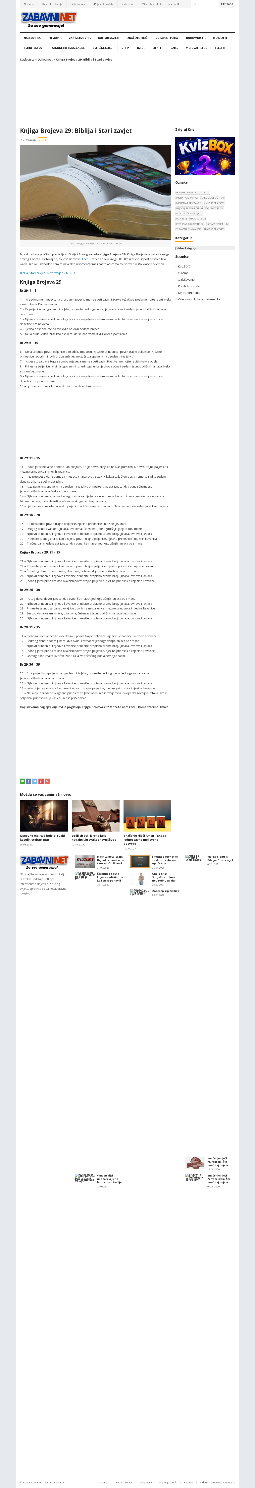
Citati (156, 48)
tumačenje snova (188, 229)
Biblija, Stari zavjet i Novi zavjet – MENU (47, 273)
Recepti (220, 48)
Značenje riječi (137, 38)
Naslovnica (32, 38)
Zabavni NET (36, 1482)
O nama (29, 4)
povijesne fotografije (191, 218)
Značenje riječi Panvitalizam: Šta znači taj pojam (218, 1179)
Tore (84, 259)
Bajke (174, 48)
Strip (125, 48)
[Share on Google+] (47, 781)
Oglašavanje (78, 4)
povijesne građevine (190, 223)
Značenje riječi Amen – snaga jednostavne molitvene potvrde (145, 840)
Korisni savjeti (108, 38)
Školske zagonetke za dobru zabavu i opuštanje (165, 860)
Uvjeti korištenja (52, 4)
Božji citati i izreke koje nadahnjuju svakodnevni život (94, 837)
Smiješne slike (102, 48)
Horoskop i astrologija (192, 192)
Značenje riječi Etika (165, 891)
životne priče (214, 229)
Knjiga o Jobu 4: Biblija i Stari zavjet (220, 858)
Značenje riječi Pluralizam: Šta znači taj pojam (217, 1162)
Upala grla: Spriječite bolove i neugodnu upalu (164, 877)
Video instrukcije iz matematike (161, 4)
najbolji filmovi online (192, 208)
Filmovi (54, 38)
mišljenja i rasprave (189, 203)
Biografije (220, 38)
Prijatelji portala (103, 4)
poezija (217, 208)
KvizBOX (128, 4)
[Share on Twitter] (34, 781)
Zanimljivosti (79, 38)
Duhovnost (194, 38)
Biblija (42, 139)
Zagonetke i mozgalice (68, 48)
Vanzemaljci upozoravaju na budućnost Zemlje (109, 1179)
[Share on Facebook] (28, 781)
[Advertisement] (127, 94)
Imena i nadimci (187, 197)
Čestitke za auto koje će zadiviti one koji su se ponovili (110, 877)
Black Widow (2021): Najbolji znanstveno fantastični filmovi (110, 860)
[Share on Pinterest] (41, 781)
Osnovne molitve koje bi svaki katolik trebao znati (42, 837)
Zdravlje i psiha (167, 38)
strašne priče (217, 223)
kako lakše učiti (212, 197)
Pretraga (227, 4)
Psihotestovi (33, 48)
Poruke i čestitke (189, 213)
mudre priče (214, 203)
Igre (140, 48)
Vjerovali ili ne (196, 48)
